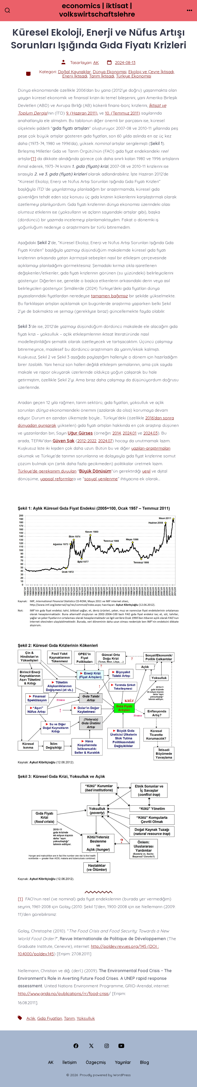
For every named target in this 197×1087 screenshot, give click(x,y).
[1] (33, 158)
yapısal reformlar (56, 478)
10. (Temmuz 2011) (122, 113)
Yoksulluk (86, 1018)
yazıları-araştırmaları (150, 448)
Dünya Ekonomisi (109, 71)
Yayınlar (123, 1062)
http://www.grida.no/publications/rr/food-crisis (63, 993)
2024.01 (129, 433)
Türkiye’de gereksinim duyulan (47, 471)
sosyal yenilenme (101, 478)
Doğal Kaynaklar (74, 71)
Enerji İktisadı (74, 75)
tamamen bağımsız (109, 295)
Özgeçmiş (96, 1062)
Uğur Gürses (80, 433)
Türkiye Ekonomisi (133, 75)
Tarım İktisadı (101, 75)
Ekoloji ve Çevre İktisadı (151, 71)
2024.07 (105, 440)
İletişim (69, 1062)
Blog (144, 1062)
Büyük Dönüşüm (95, 471)
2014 (116, 433)
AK (96, 62)
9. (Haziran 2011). (82, 113)
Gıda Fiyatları (49, 1018)
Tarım (69, 1018)
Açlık (30, 1018)
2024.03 (150, 433)
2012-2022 (86, 440)
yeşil (146, 471)
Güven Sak (63, 440)
